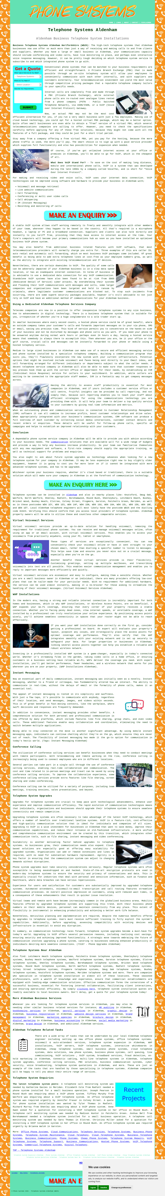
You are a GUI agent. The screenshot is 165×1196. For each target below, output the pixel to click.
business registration (40, 1014)
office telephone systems (134, 1039)
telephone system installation (59, 976)
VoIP (118, 154)
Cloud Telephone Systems (108, 1135)
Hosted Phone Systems (115, 1141)
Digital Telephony (76, 1145)
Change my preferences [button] (121, 1187)
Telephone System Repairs (127, 1138)
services (98, 1024)
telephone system (127, 992)
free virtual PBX (75, 139)
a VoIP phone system (92, 1107)
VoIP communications (51, 285)
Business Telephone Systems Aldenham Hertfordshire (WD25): (51, 45)
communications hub (82, 238)
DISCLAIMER (146, 23)
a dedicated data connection (58, 275)
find (22, 956)
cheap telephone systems (66, 1049)
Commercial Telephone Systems (43, 1145)
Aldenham (71, 495)
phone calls (92, 166)
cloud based (20, 120)
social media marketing (113, 1020)
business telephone (100, 313)
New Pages (24, 1173)
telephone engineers (63, 508)
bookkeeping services (27, 1011)
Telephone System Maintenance (45, 1135)
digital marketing (24, 1020)
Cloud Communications (64, 1132)
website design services (90, 1014)
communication (59, 442)
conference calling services (56, 753)
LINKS (118, 23)
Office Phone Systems (34, 1132)
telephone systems (121, 45)
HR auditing (106, 1007)
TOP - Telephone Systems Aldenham (34, 1150)
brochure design (103, 1017)
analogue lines (95, 98)
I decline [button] (103, 1187)
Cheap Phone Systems (94, 1138)
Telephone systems (24, 495)
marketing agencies (59, 1017)
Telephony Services (93, 1132)
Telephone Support (51, 1141)
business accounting (67, 1020)
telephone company (129, 83)
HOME (111, 23)
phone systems (70, 67)
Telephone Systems (119, 1132)
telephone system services (72, 1004)
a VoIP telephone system (68, 1097)
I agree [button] (93, 1187)
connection (136, 178)
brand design (34, 1024)
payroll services (74, 1011)
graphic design (117, 1011)
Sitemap (15, 1173)
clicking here (86, 989)
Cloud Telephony (78, 1135)
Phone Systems (69, 1138)
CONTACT (135, 23)
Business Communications (41, 1138)
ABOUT (126, 23)
